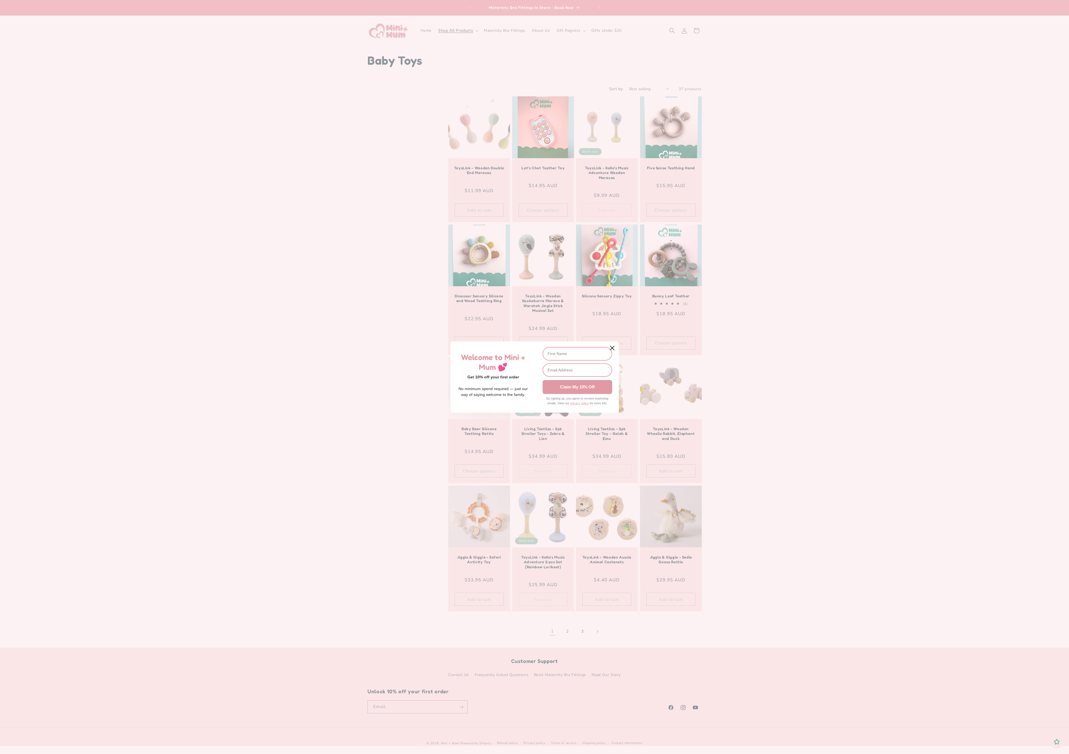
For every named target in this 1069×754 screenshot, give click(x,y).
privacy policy (579, 403)
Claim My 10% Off (577, 387)
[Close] (612, 348)
